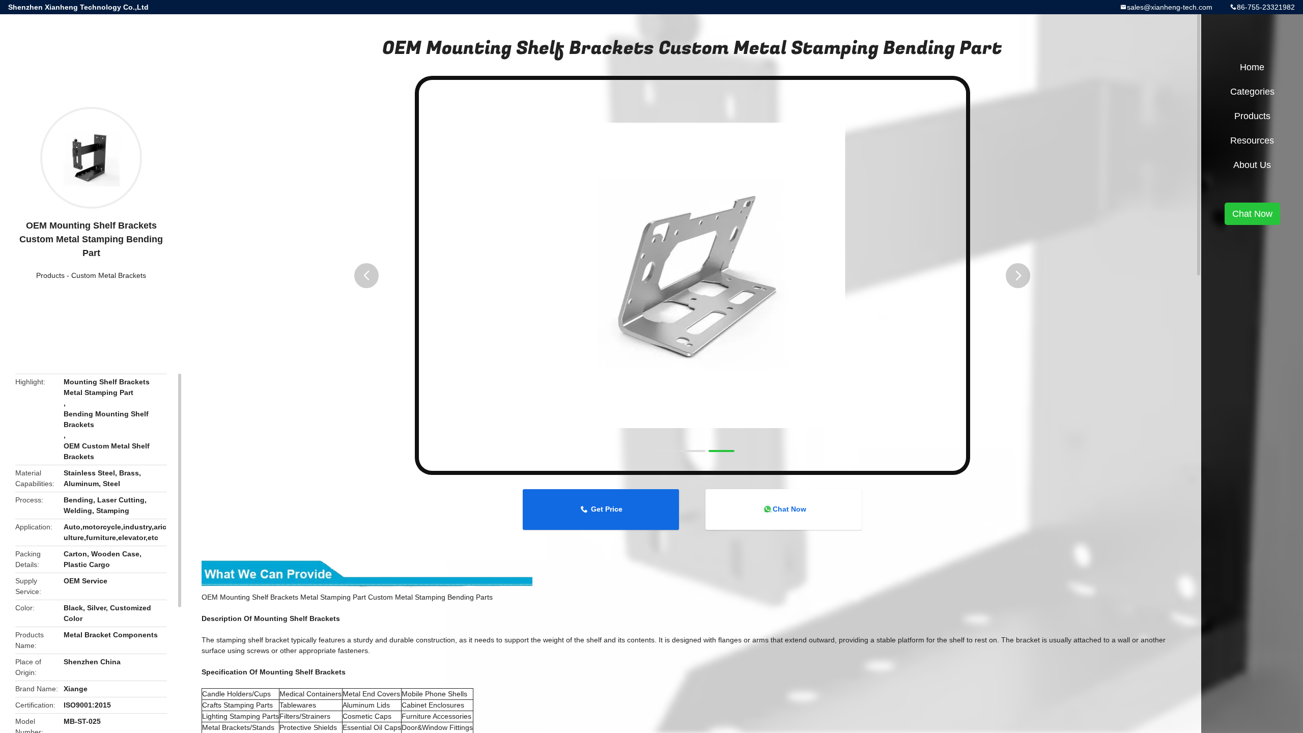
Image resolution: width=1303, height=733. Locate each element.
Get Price (606, 509)
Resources (1252, 140)
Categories (1252, 92)
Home (1252, 67)
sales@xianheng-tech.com (1169, 7)
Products (50, 275)
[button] (366, 275)
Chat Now (789, 509)
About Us (1252, 165)
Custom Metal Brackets (108, 275)
